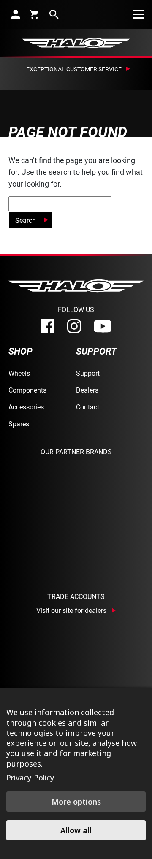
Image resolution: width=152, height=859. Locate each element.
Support (88, 373)
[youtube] (102, 326)
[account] (15, 14)
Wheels (19, 373)
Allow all (76, 830)
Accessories (26, 406)
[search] (54, 14)
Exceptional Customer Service (74, 69)
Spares (18, 423)
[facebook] (47, 326)
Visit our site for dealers (71, 610)
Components (27, 389)
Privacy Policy (30, 777)
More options (76, 802)
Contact (87, 406)
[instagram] (74, 326)
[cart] (35, 14)
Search (25, 220)
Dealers (87, 389)
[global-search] (59, 203)
